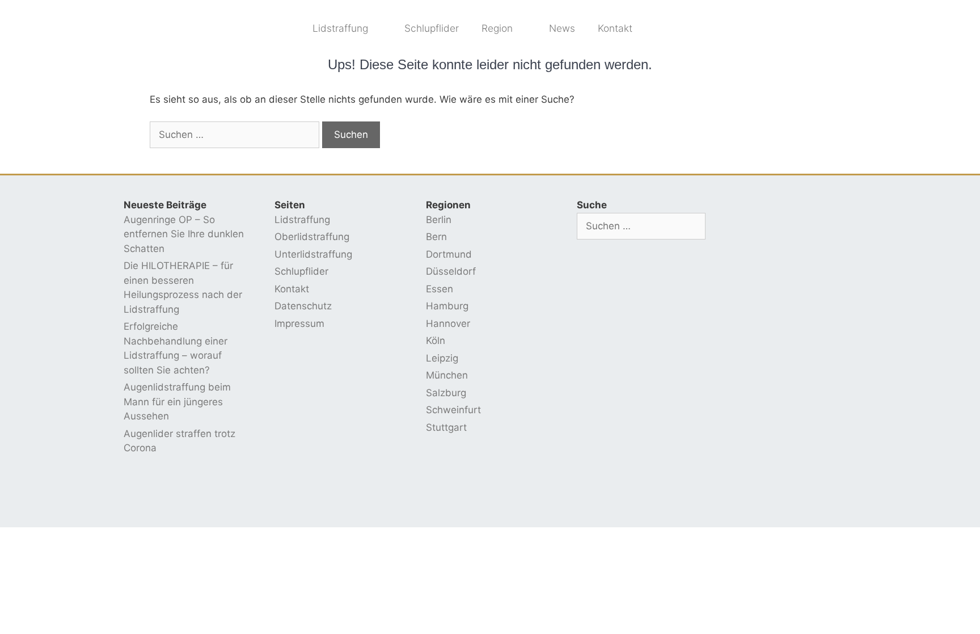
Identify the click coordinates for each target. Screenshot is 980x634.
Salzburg (446, 392)
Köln (435, 340)
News (562, 28)
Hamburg (447, 306)
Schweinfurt (453, 409)
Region (497, 28)
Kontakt (615, 28)
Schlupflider (431, 28)
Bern (436, 236)
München (447, 375)
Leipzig (442, 358)
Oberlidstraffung (311, 236)
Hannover (448, 323)
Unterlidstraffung (313, 254)
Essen (439, 289)
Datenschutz (303, 306)
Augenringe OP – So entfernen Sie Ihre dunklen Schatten (184, 234)
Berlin (438, 219)
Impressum (299, 323)
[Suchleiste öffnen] (661, 28)
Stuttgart (446, 427)
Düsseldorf (451, 271)
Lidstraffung (340, 28)
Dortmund (449, 254)
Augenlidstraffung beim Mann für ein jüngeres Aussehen (177, 401)
